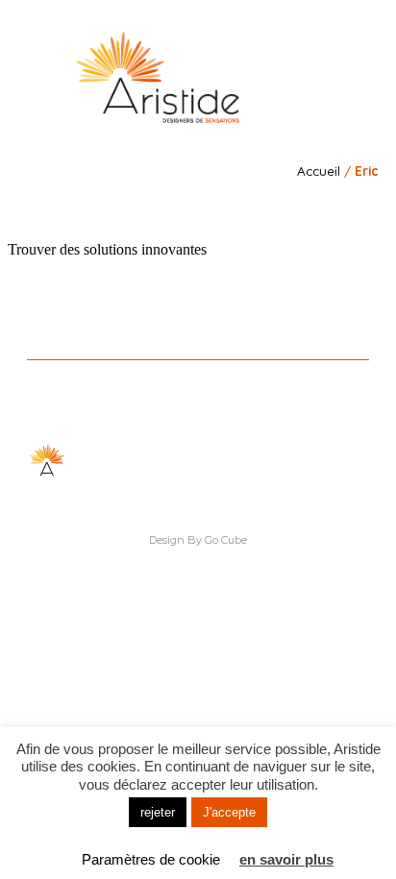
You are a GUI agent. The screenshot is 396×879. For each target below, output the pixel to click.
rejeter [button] (157, 812)
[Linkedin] (158, 207)
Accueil (318, 170)
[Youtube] (239, 207)
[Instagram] (185, 207)
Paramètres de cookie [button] (151, 859)
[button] (336, 74)
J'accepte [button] (229, 812)
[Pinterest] (212, 207)
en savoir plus (286, 859)
